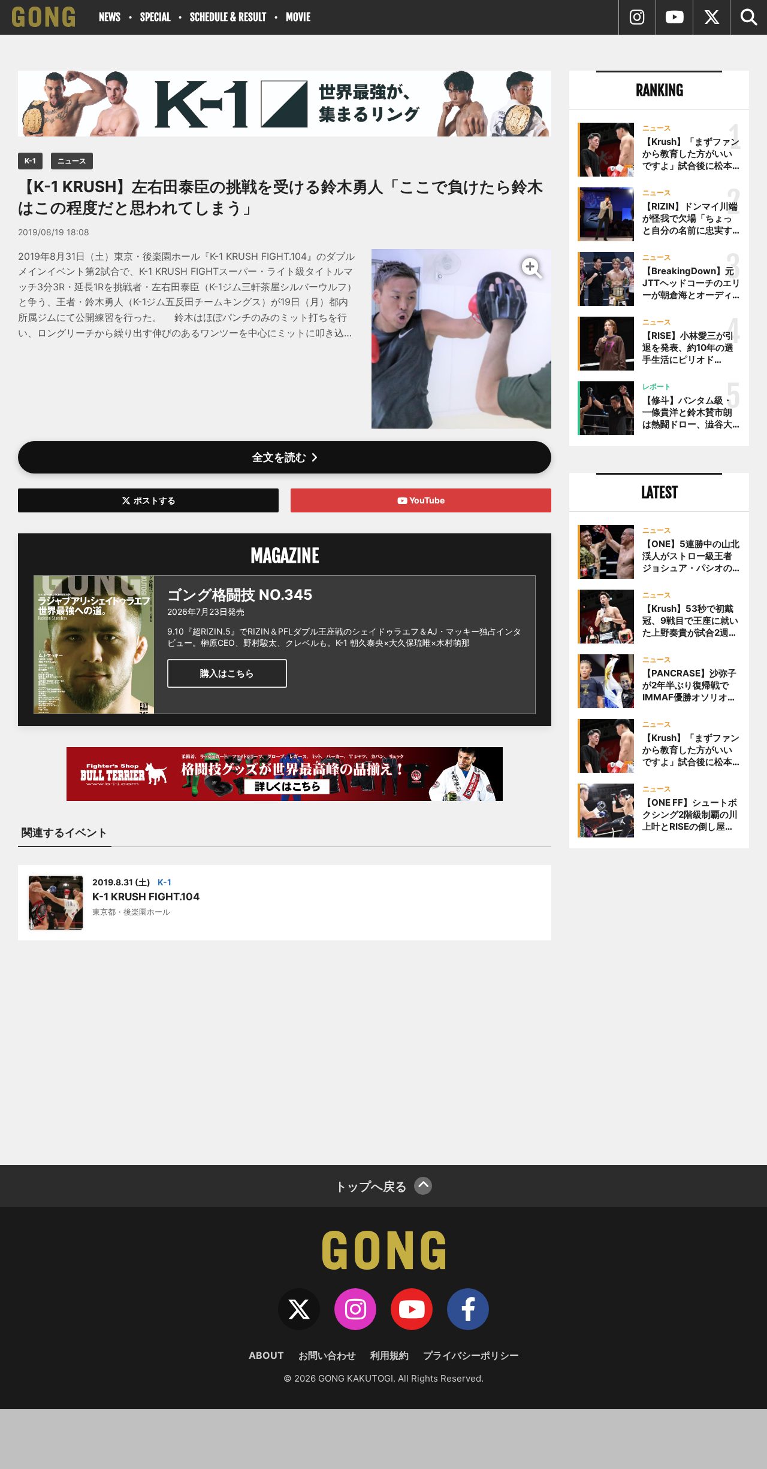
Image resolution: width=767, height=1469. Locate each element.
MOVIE (298, 17)
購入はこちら (227, 673)
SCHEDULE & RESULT (228, 17)
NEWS (109, 17)
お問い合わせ (327, 1355)
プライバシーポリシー (471, 1355)
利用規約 (389, 1355)
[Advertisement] (284, 1045)
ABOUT (266, 1355)
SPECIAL (155, 17)
